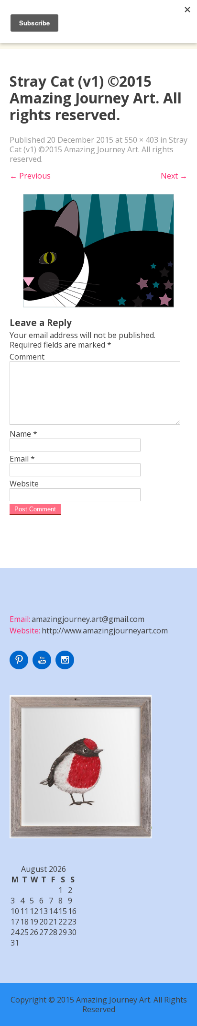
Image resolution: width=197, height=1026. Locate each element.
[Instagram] (66, 666)
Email (22, 458)
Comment (27, 356)
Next (174, 175)
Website (24, 483)
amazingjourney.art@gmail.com (88, 619)
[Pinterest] (20, 666)
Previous (30, 175)
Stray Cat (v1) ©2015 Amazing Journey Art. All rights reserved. (98, 149)
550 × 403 (141, 140)
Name (23, 434)
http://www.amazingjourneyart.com (105, 630)
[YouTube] (43, 666)
